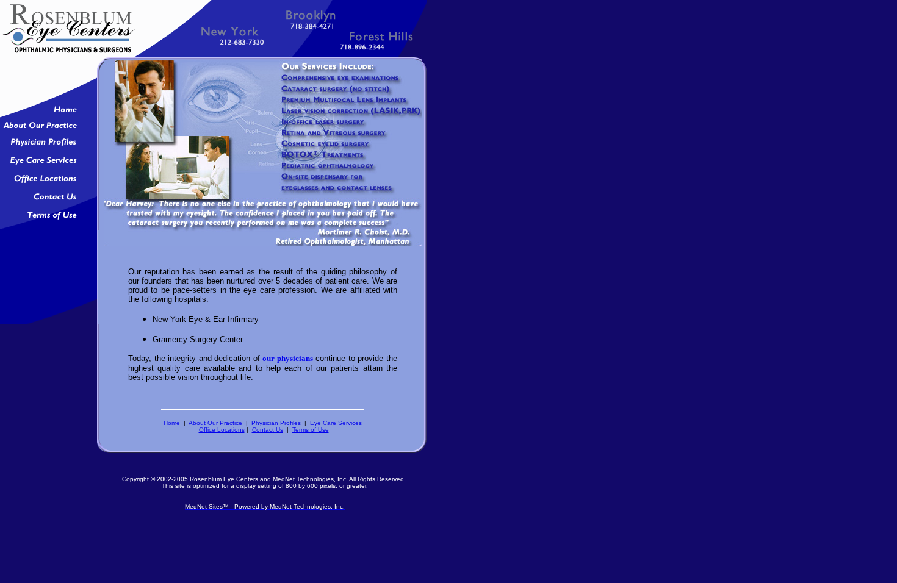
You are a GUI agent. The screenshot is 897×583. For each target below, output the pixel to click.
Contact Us (267, 429)
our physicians (287, 358)
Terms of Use (310, 429)
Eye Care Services (336, 423)
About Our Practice (215, 423)
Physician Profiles (276, 423)
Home (172, 423)
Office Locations (222, 429)
